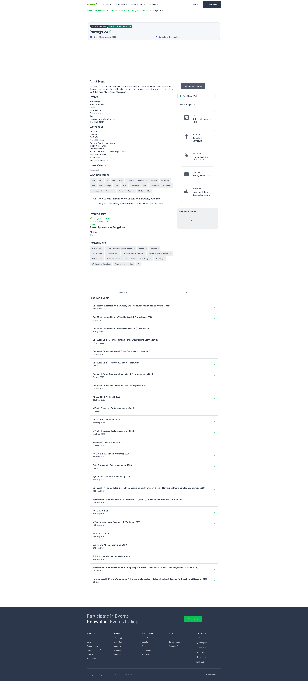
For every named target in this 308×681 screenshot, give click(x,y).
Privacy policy (175, 642)
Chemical (130, 180)
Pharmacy (165, 180)
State (89, 642)
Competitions (92, 650)
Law (144, 186)
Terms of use (174, 638)
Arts (93, 186)
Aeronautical (97, 191)
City (88, 638)
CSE (93, 180)
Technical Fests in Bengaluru (160, 253)
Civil (120, 180)
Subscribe (212, 619)
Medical (154, 180)
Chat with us (130, 675)
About (117, 638)
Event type (91, 658)
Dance (144, 646)
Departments (92, 646)
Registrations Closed (193, 86)
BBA (148, 191)
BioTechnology (105, 186)
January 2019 (97, 253)
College (90, 654)
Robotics (145, 654)
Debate (145, 642)
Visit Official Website (191, 96)
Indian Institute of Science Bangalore (121, 248)
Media (140, 191)
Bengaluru (143, 248)
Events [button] (106, 4)
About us (118, 675)
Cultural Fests (97, 259)
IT (107, 180)
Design (121, 191)
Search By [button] (120, 4)
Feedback (118, 654)
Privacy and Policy (94, 675)
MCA (124, 186)
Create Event (212, 4)
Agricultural (142, 180)
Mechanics (167, 186)
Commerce (135, 186)
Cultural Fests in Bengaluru (141, 259)
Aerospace (110, 191)
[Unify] (92, 4)
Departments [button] (137, 4)
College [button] (152, 4)
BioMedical (155, 186)
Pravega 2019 (97, 248)
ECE (100, 180)
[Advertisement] (162, 63)
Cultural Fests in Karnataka (117, 259)
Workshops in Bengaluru (124, 264)
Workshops (160, 259)
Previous (123, 292)
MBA (116, 186)
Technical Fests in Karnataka (133, 253)
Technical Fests (112, 253)
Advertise (118, 642)
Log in (195, 4)
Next (187, 292)
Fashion (131, 191)
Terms (108, 675)
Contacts (118, 650)
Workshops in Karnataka (101, 264)
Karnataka (155, 248)
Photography (147, 650)
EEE (113, 180)
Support (117, 646)
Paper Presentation (150, 638)
